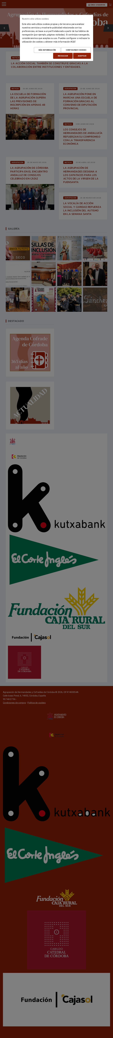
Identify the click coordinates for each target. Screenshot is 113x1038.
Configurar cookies (76, 50)
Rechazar (63, 56)
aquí (72, 42)
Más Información (47, 50)
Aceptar (82, 56)
